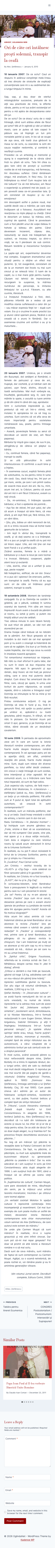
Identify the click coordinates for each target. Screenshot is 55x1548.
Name (9, 1477)
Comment (11, 1438)
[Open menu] (49, 5)
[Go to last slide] (7, 1372)
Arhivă (7, 42)
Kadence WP (27, 1539)
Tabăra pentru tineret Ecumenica (12, 1306)
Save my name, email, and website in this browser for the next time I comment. (27, 1512)
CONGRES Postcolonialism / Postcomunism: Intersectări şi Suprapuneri (43, 1312)
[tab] (22, 1402)
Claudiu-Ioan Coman (18, 1393)
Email (9, 1490)
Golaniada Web (19, 42)
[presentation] (27, 1362)
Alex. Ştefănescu (14, 67)
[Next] (47, 1372)
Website (9, 1503)
